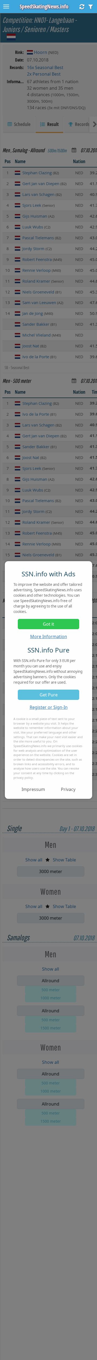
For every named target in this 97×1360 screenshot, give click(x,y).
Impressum (33, 789)
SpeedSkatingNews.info (44, 6)
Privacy (68, 789)
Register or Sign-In (49, 707)
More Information (48, 636)
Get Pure (49, 695)
